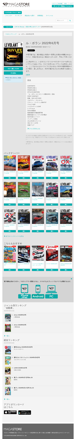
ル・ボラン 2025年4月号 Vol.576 (66, 199)
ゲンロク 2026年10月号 (52, 263)
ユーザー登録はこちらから (63, 6)
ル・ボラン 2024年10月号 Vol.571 (66, 226)
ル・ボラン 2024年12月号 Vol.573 (37, 226)
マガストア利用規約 (9, 432)
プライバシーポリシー (24, 432)
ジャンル (8, 15)
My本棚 (60, 3)
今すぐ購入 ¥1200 (13, 68)
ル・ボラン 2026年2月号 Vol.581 (66, 172)
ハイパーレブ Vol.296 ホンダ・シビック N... (37, 264)
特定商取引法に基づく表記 (38, 432)
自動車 (28, 75)
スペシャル (49, 15)
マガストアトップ (10, 34)
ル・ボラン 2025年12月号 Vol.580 (9, 199)
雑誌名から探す (30, 15)
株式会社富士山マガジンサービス (60, 432)
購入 (10, 178)
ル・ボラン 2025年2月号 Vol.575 (9, 226)
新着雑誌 (40, 15)
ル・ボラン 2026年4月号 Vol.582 (52, 172)
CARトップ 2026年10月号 (9, 264)
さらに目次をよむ (34, 128)
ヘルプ (71, 3)
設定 (65, 3)
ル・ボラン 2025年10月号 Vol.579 (23, 199)
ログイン (54, 3)
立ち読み (13, 73)
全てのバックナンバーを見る (14, 236)
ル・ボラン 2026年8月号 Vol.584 (23, 172)
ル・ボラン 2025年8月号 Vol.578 (37, 199)
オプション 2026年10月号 (23, 264)
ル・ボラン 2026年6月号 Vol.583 (37, 172)
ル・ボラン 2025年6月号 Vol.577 (52, 199)
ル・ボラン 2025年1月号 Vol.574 (23, 226)
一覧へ (7, 336)
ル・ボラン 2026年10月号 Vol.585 (9, 172)
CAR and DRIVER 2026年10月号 (66, 264)
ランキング (18, 15)
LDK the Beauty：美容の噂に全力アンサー (27, 27)
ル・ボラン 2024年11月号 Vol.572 (52, 226)
